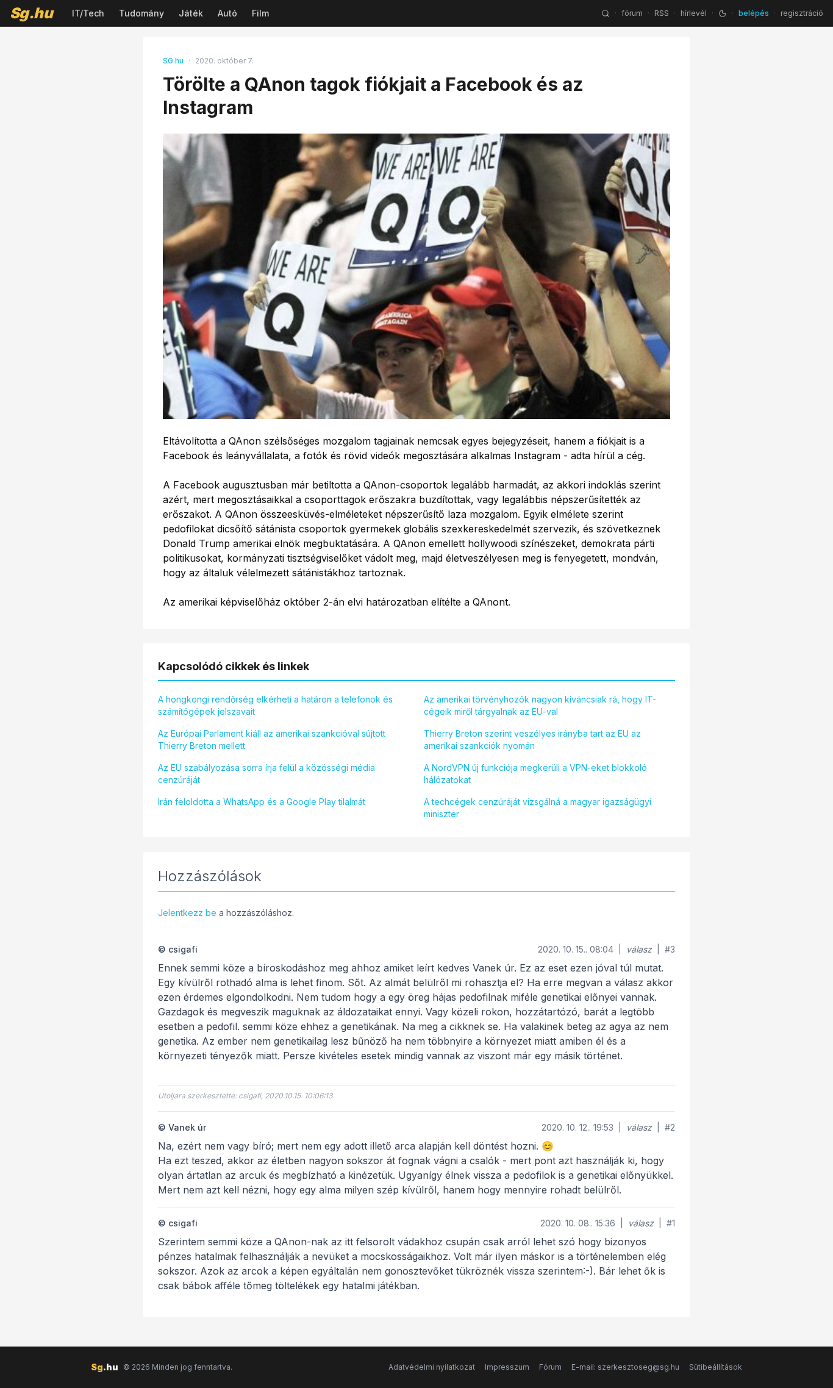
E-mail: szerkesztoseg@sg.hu (625, 1367)
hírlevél (694, 13)
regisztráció (802, 13)
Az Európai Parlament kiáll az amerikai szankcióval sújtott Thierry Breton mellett (271, 739)
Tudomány (141, 13)
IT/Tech (88, 13)
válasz (639, 949)
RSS (661, 13)
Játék (191, 13)
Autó (227, 13)
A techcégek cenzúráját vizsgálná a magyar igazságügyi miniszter (537, 807)
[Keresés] (605, 13)
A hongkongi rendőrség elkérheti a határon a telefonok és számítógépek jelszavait (275, 705)
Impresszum (507, 1367)
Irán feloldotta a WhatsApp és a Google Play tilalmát (261, 801)
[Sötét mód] (722, 13)
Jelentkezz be (187, 912)
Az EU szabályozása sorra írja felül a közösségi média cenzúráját (266, 773)
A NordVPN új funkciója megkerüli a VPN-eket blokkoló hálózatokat (535, 773)
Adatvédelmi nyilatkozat (431, 1367)
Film (260, 13)
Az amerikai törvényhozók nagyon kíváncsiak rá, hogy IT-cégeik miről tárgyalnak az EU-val (540, 705)
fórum (632, 13)
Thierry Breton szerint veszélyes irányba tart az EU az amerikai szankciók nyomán (532, 739)
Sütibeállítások (715, 1367)
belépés (753, 13)
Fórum (550, 1367)
